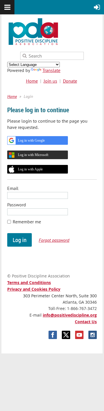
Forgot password (54, 240)
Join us (50, 81)
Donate (70, 81)
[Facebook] (53, 335)
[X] (66, 335)
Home (32, 81)
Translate (51, 70)
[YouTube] (79, 335)
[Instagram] (92, 335)
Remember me (27, 221)
